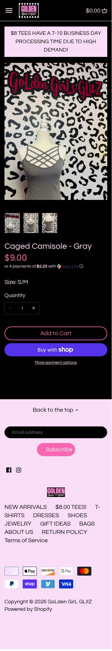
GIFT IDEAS (55, 524)
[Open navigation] (8, 10)
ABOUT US (18, 532)
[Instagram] (18, 470)
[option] (12, 223)
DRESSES (46, 515)
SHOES (77, 515)
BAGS (87, 524)
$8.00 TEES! (71, 507)
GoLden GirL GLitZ (70, 602)
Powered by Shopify (28, 609)
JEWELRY (18, 524)
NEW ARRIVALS (25, 507)
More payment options (56, 363)
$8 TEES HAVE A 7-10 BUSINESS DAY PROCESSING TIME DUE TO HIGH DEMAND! (56, 41)
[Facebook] (8, 470)
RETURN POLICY (64, 532)
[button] (55, 266)
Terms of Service (26, 540)
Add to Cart (56, 333)
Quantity (14, 295)
